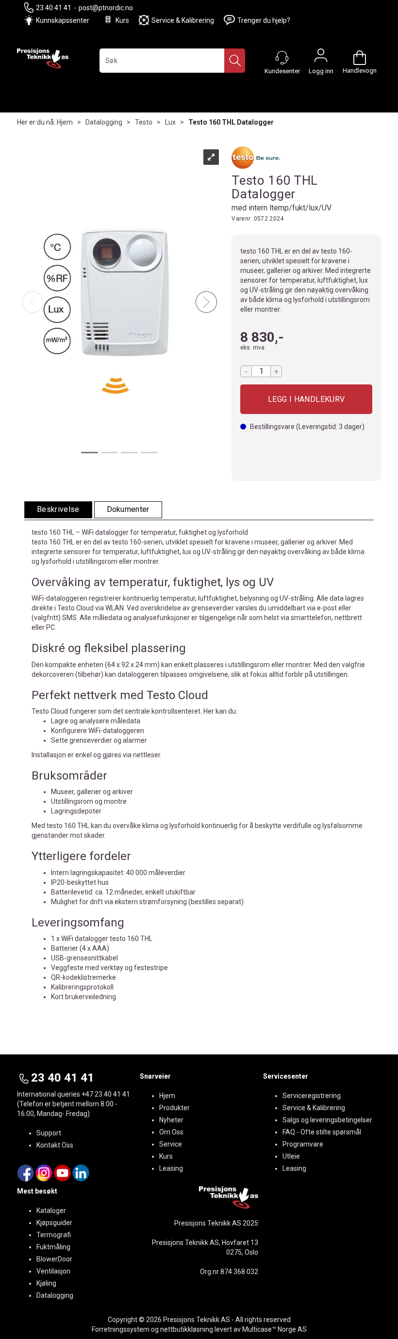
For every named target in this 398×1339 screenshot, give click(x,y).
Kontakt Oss (54, 1145)
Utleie (291, 1156)
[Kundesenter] (282, 57)
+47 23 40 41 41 (106, 1094)
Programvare (302, 1144)
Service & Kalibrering (182, 20)
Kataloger (51, 1210)
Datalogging (103, 122)
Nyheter (171, 1120)
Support (48, 1133)
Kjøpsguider (54, 1223)
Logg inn (321, 57)
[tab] (58, 509)
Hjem (65, 122)
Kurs (122, 20)
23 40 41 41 (53, 8)
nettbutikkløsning (186, 1329)
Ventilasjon (53, 1271)
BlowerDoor (54, 1259)
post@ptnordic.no (106, 8)
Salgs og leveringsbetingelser (327, 1120)
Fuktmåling (53, 1247)
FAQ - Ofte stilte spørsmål (321, 1132)
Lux (170, 122)
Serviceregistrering (311, 1096)
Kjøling (46, 1283)
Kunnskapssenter (62, 20)
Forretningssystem (120, 1329)
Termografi (53, 1235)
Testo (143, 122)
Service (170, 1144)
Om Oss (171, 1132)
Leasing (171, 1168)
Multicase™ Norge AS (274, 1329)
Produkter (174, 1108)
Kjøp (306, 399)
